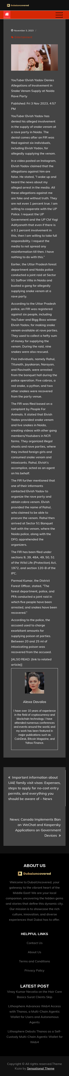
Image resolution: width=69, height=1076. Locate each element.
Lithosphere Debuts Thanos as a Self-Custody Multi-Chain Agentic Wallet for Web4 (35, 1036)
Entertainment (23, 37)
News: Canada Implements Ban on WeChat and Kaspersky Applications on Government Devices (35, 827)
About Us (34, 952)
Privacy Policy (34, 970)
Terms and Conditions (34, 961)
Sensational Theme (40, 1068)
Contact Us (35, 943)
